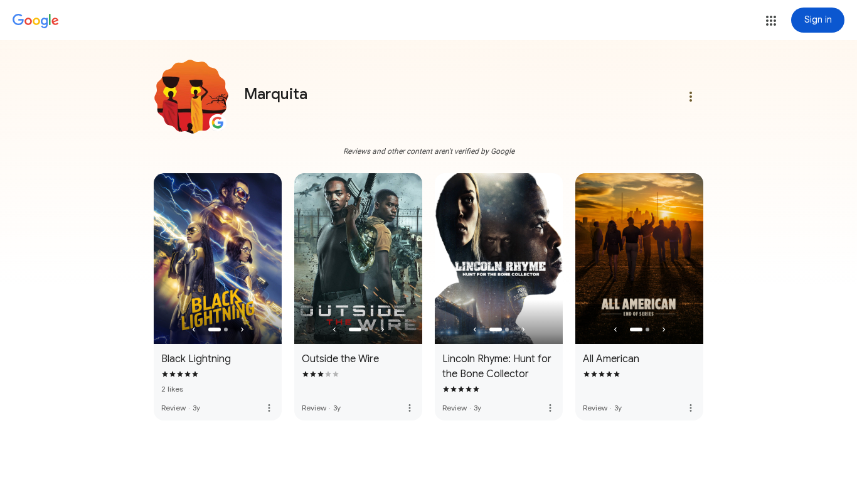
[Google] (36, 21)
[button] (771, 20)
